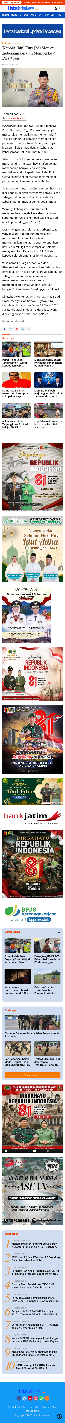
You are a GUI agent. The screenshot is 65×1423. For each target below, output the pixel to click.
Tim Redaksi (14, 1407)
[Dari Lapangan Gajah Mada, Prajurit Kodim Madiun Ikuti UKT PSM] (18, 1048)
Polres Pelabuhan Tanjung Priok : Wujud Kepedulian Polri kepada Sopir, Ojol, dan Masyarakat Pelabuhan (15, 362)
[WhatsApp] (41, 1398)
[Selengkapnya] (59, 932)
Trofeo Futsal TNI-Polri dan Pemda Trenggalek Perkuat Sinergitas (47, 1061)
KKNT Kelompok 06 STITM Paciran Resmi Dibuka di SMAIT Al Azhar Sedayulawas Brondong (35, 1367)
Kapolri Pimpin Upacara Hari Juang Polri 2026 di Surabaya (48, 424)
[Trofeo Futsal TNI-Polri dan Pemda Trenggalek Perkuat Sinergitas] (47, 1048)
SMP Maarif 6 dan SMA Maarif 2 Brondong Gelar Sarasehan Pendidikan (36, 1259)
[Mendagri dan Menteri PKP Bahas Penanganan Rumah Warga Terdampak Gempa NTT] (48, 349)
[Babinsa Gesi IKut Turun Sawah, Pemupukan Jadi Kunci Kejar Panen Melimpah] (47, 976)
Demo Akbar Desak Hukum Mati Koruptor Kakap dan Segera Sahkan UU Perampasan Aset (16, 393)
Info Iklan (34, 1407)
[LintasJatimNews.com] (23, 8)
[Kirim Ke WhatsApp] (28, 329)
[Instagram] (35, 1398)
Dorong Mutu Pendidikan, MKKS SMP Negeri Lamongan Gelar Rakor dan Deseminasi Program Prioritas (33, 1286)
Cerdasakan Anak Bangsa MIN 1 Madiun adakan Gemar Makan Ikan (35, 1326)
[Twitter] (24, 1398)
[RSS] (46, 1398)
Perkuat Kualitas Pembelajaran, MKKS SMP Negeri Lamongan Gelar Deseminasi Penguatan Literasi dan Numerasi (35, 1299)
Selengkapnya (31, 1075)
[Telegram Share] (22, 329)
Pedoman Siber (49, 1407)
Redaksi (5, 64)
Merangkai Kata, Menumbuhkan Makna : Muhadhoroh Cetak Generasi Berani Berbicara (35, 1353)
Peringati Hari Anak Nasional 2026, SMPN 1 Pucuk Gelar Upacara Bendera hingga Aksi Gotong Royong (35, 1272)
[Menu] (4, 8)
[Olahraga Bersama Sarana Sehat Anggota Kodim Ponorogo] (32, 1022)
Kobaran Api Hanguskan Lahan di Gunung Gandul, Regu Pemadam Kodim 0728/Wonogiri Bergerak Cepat (17, 990)
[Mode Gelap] (56, 8)
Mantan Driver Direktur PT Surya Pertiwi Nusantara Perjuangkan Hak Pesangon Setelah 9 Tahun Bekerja (35, 1245)
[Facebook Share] (4, 329)
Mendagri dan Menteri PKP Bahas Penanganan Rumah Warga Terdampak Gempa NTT (48, 362)
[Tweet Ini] (10, 329)
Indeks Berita (32, 1410)
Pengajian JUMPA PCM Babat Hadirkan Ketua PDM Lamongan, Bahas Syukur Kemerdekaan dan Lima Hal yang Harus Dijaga (47, 959)
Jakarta (17, 43)
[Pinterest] (30, 1398)
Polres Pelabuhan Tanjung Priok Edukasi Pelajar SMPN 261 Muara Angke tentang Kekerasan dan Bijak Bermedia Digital (15, 424)
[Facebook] (18, 1398)
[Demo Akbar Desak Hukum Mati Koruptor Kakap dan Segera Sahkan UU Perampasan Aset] (16, 380)
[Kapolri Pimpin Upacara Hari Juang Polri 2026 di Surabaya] (48, 410)
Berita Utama (8, 43)
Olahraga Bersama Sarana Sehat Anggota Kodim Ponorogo (32, 1035)
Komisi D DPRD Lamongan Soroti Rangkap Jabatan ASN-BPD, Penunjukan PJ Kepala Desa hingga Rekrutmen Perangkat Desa (36, 1340)
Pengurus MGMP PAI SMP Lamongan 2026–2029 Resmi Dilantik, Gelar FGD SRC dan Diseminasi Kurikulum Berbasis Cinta (35, 1313)
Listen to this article (16, 118)
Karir (24, 1407)
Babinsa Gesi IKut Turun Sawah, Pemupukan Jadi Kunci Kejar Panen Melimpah (44, 990)
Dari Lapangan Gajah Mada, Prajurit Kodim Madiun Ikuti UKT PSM (18, 1061)
